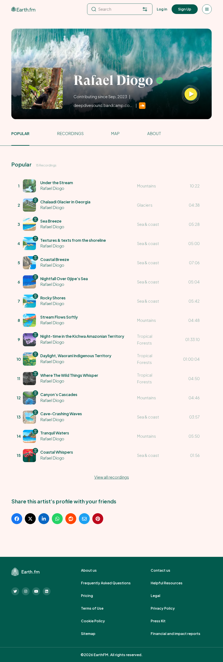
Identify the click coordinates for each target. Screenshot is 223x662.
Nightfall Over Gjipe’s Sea (64, 278)
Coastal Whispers (56, 451)
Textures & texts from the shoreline (73, 240)
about (154, 133)
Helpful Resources (171, 583)
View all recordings (111, 477)
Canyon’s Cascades (58, 394)
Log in (162, 9)
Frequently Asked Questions (110, 583)
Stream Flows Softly (59, 316)
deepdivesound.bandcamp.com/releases (103, 105)
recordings (70, 133)
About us (93, 570)
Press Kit (163, 621)
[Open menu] (207, 9)
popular (20, 133)
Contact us (165, 570)
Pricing (92, 595)
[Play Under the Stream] (190, 94)
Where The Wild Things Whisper (69, 375)
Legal (160, 595)
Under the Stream (56, 182)
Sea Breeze (50, 220)
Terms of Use (97, 608)
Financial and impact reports (180, 633)
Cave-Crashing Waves (61, 413)
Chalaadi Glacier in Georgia (65, 201)
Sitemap (93, 633)
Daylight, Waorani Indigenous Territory (75, 355)
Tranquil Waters (54, 432)
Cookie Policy (98, 621)
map (115, 133)
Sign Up (184, 9)
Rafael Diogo (52, 188)
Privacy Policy (167, 608)
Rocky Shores (53, 297)
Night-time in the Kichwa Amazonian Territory (82, 336)
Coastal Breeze (54, 259)
